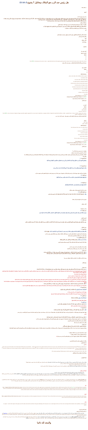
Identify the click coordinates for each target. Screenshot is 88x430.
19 (81, 287)
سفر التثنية (84, 175)
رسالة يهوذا (84, 229)
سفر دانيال (84, 210)
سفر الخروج (84, 158)
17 (81, 295)
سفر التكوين (84, 295)
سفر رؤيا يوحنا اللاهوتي (82, 237)
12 (81, 158)
